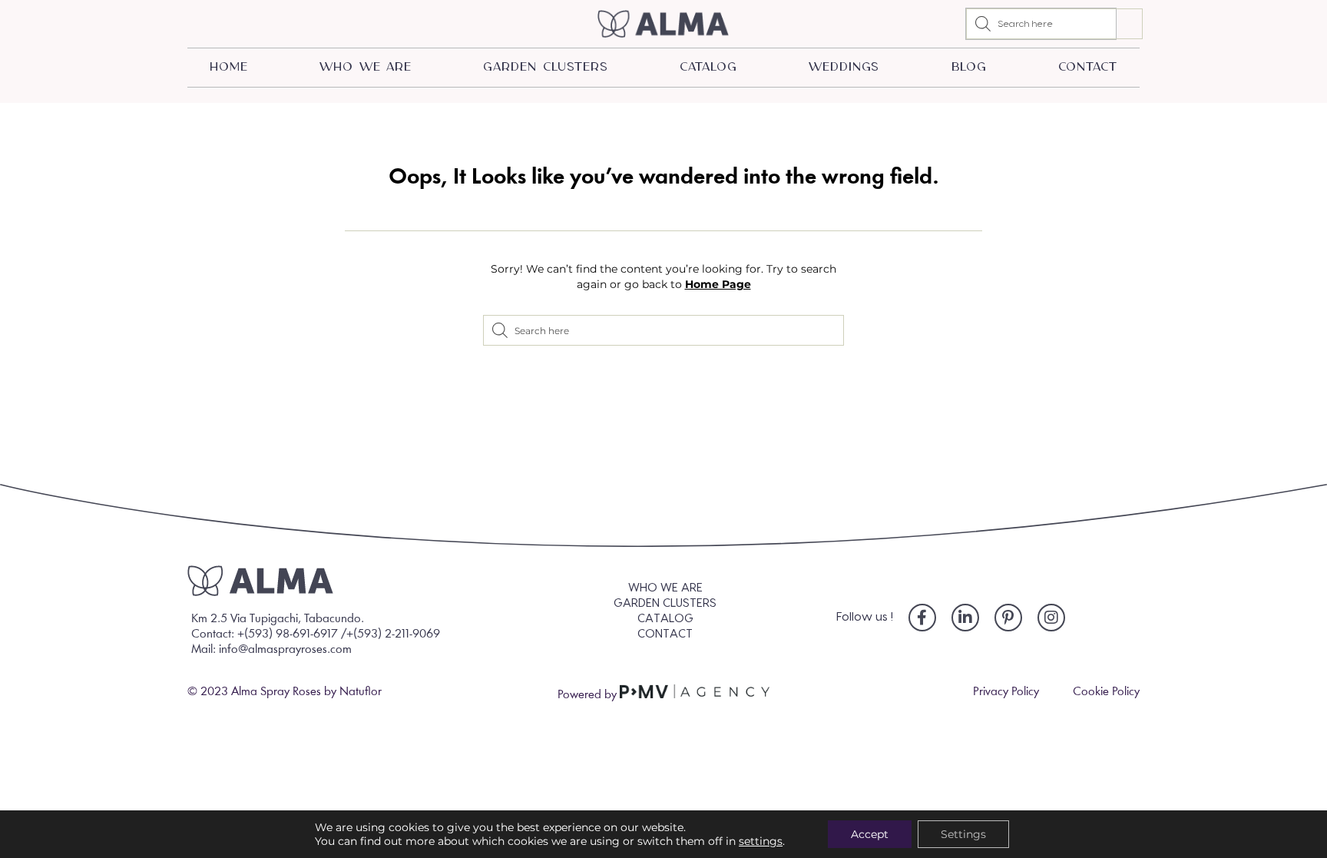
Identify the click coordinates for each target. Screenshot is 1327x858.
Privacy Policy (1006, 692)
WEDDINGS (844, 67)
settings (761, 841)
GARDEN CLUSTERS (545, 67)
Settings (963, 834)
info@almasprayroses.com (285, 650)
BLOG (969, 67)
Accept (870, 834)
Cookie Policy (1106, 692)
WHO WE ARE (365, 67)
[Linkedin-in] (965, 617)
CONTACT (1087, 67)
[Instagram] (1051, 617)
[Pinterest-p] (1008, 617)
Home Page (718, 284)
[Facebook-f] (922, 617)
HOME (229, 67)
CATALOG (708, 67)
